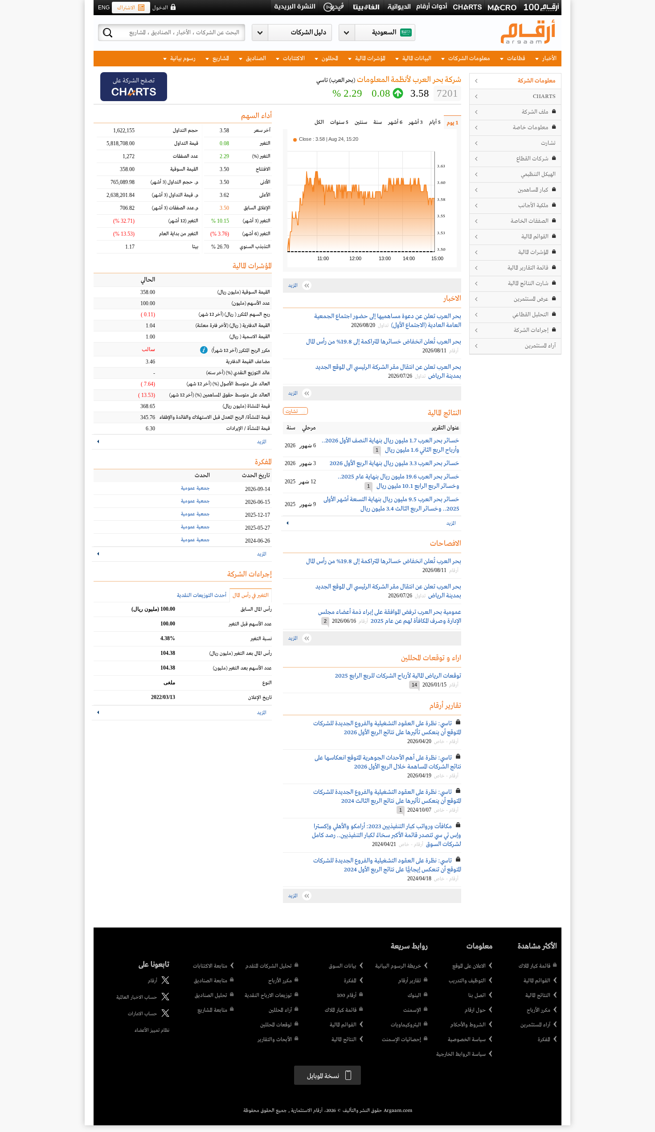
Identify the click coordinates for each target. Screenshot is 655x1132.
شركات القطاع (532, 159)
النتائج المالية (537, 995)
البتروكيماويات (406, 1025)
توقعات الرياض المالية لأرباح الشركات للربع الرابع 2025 (398, 676)
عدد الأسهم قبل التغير (250, 624)
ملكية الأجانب (533, 205)
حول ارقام (475, 1010)
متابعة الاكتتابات (210, 966)
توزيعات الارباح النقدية (268, 995)
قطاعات (515, 58)
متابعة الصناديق (210, 981)
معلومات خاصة (531, 127)
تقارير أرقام (409, 981)
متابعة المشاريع (212, 1010)
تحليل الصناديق (211, 995)
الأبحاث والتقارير (275, 1039)
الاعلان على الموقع (469, 966)
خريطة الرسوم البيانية (398, 966)
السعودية (384, 32)
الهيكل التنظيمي (538, 174)
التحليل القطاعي (530, 315)
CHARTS (544, 96)
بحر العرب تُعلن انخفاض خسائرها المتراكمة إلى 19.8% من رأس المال (383, 342)
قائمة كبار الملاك (534, 966)
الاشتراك (126, 8)
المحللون (329, 58)
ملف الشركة (535, 112)
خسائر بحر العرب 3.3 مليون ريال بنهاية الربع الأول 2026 (394, 463)
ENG (104, 7)
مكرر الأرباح (538, 1010)
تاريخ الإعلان (260, 698)
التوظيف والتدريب (467, 981)
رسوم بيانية (182, 58)
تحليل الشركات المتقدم (269, 966)
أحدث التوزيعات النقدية (201, 595)
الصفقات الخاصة (530, 221)
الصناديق (255, 58)
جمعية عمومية (195, 488)
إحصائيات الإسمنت (401, 1039)
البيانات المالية (416, 58)
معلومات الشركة (537, 81)
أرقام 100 (346, 995)
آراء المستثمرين (540, 346)
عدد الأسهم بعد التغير (242, 668)
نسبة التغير (261, 639)
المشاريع (220, 58)
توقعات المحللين (276, 1025)
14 (414, 684)
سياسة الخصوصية (467, 1039)
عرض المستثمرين (531, 299)
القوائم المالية (535, 237)
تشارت (548, 143)
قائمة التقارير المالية (528, 268)
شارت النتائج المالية (528, 283)
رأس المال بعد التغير (240, 653)
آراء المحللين (280, 1010)
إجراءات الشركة (531, 330)
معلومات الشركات (468, 58)
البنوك (414, 995)
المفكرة (544, 1039)
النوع (267, 683)
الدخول (160, 8)
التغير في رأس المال (251, 595)
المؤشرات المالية (369, 58)
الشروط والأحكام (468, 1025)
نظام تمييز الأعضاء (152, 1030)
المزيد (451, 523)
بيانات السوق (342, 966)
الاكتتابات (293, 58)
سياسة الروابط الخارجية (461, 1054)
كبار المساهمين (533, 190)
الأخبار (549, 58)
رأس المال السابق (256, 609)
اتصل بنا (477, 995)
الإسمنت (412, 1010)
